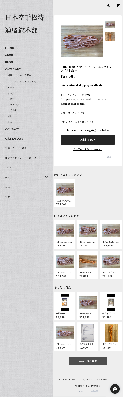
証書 (10, 122)
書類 (10, 116)
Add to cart (88, 139)
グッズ (11, 93)
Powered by (84, 391)
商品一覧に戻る (87, 361)
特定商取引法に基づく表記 (94, 379)
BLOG (9, 62)
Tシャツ (12, 87)
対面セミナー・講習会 (19, 75)
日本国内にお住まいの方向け (87, 149)
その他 (13, 110)
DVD (13, 99)
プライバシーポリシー (67, 379)
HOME (9, 48)
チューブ (15, 104)
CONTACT (12, 129)
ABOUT (10, 55)
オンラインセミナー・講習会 (23, 81)
